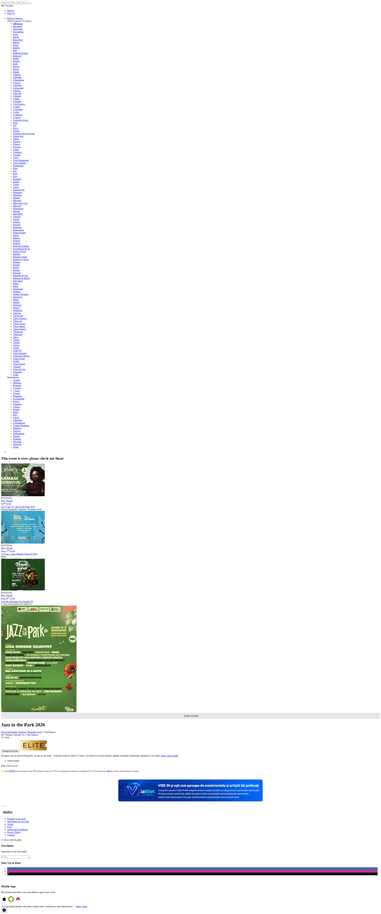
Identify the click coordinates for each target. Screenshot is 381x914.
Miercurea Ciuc (20, 203)
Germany (17, 404)
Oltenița (17, 216)
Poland (16, 436)
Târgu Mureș (19, 326)
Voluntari (17, 372)
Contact (10, 835)
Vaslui (16, 361)
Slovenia (17, 444)
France (16, 401)
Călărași (17, 74)
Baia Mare (18, 40)
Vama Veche (19, 358)
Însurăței (17, 179)
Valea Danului (19, 353)
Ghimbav (17, 152)
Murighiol (17, 214)
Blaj (15, 50)
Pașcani (16, 224)
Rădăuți (16, 254)
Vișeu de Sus (19, 369)
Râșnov (16, 262)
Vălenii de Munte (21, 356)
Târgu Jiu (17, 321)
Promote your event (16, 819)
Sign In (10, 10)
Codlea (16, 107)
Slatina (16, 302)
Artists (10, 824)
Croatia (16, 393)
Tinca (15, 337)
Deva (15, 128)
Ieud (15, 174)
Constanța (17, 109)
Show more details (169, 755)
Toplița (16, 342)
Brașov (16, 61)
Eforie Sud (18, 136)
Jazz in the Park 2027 (18, 506)
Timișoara (17, 334)
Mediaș (16, 198)
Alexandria (18, 32)
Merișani (17, 200)
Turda (16, 348)
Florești (16, 141)
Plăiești (16, 238)
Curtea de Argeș (20, 120)
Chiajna (16, 90)
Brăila (16, 58)
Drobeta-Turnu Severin (24, 133)
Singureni (17, 297)
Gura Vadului (19, 163)
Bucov (16, 69)
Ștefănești (17, 310)
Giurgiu (16, 155)
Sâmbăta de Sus (20, 275)
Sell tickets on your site (18, 821)
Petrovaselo (18, 230)
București (17, 26)
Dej (15, 125)
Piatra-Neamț (19, 232)
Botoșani (17, 56)
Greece (16, 407)
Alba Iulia (17, 29)
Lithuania (17, 420)
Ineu (15, 176)
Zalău (15, 374)
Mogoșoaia (18, 208)
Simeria (16, 291)
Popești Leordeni (21, 246)
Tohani (16, 340)
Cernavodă (18, 88)
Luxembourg (19, 423)
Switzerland (18, 399)
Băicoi (16, 42)
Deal (15, 123)
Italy (15, 415)
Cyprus (16, 391)
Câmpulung (18, 80)
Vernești (17, 366)
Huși (15, 168)
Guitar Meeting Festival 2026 (19, 554)
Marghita (17, 195)
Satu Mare (18, 281)
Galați (16, 149)
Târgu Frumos (19, 318)
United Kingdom (21, 425)
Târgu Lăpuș (19, 324)
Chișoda (17, 96)
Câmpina (17, 77)
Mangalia (17, 192)
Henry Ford (81, 906)
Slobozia (17, 305)
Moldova (17, 428)
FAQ (9, 827)
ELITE (12, 771)
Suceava (17, 313)
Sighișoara (18, 289)
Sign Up (11, 13)
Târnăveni (18, 332)
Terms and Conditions (17, 829)
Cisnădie (17, 101)
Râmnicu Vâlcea (21, 259)
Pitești (16, 235)
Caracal (16, 82)
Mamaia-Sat (18, 190)
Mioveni (17, 206)
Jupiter (16, 182)
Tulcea (16, 345)
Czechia (17, 388)
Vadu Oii (17, 350)
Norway (17, 431)
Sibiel (15, 283)
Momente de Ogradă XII (17, 601)
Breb (15, 64)
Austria (16, 380)
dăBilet (109, 771)
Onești (16, 219)
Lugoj (16, 187)
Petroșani (17, 227)
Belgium (17, 382)
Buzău (16, 72)
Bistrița (16, 48)
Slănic (16, 299)
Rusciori (17, 273)
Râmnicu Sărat (20, 257)
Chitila (16, 98)
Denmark (17, 396)
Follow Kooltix (191, 716)
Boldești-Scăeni (20, 53)
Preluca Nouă (19, 251)
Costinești (17, 115)
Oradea (16, 222)
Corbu (16, 112)
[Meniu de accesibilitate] (4, 910)
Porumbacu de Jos (21, 249)
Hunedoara (18, 165)
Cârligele (17, 85)
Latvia (16, 417)
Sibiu (15, 286)
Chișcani (17, 93)
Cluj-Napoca (19, 104)
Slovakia (17, 441)
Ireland (16, 409)
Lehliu (16, 184)
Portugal (17, 439)
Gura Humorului (21, 160)
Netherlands (18, 433)
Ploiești (16, 240)
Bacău (16, 37)
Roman (16, 270)
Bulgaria (17, 385)
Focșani (16, 147)
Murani (16, 211)
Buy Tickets (7, 500)
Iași (14, 171)
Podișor (16, 243)
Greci (15, 157)
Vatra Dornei (19, 364)
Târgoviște (18, 315)
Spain (15, 447)
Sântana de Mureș (21, 278)
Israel (15, 412)
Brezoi (16, 66)
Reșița (16, 267)
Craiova (17, 117)
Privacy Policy (14, 832)
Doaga (16, 131)
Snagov (16, 307)
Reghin (16, 265)
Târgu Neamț (19, 329)
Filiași (16, 139)
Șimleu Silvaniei (20, 294)
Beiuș (15, 45)
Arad (15, 34)
